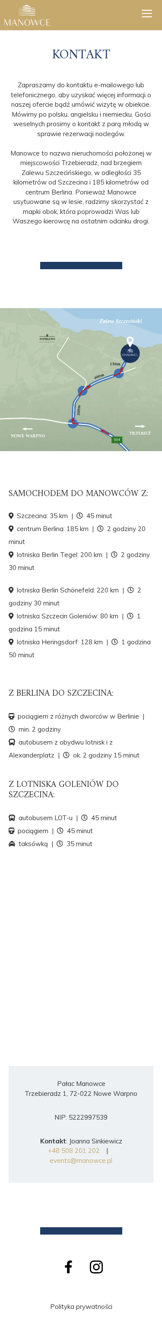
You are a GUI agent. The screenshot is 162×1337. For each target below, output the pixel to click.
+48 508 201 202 (74, 1150)
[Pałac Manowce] (27, 15)
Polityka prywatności (81, 1306)
